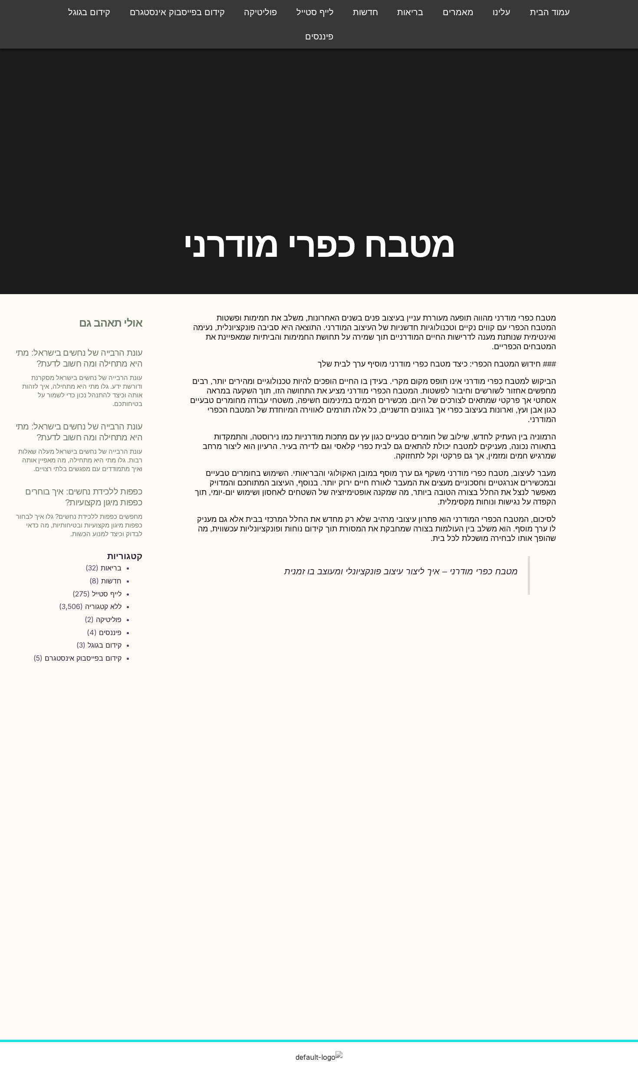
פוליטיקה (260, 12)
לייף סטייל (315, 12)
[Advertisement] (77, 814)
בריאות (410, 12)
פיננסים (319, 36)
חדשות (365, 12)
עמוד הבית (550, 12)
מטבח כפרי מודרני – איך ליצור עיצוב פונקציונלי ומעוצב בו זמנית (401, 571)
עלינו (501, 12)
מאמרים (458, 12)
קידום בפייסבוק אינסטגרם (177, 12)
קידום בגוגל (89, 12)
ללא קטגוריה (103, 606)
